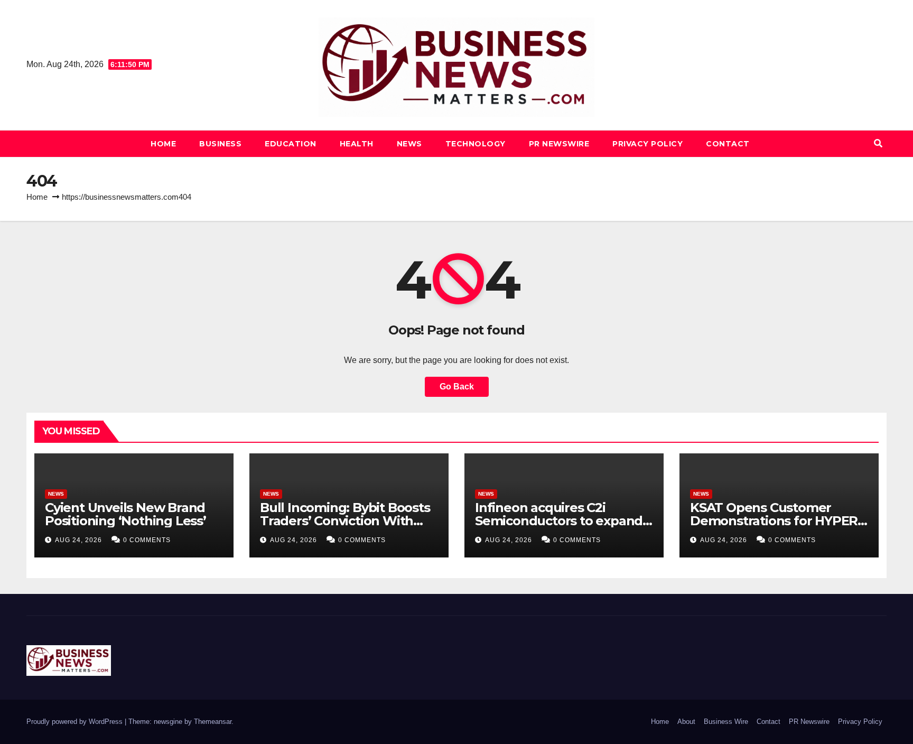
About (686, 722)
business (220, 143)
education (290, 143)
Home (163, 143)
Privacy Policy (647, 143)
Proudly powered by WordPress (75, 722)
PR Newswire (559, 143)
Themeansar (212, 722)
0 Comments (147, 540)
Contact (728, 143)
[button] (878, 143)
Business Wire (726, 722)
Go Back (457, 386)
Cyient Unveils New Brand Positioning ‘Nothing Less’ (125, 514)
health (357, 143)
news (409, 143)
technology (475, 143)
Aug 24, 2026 (78, 540)
